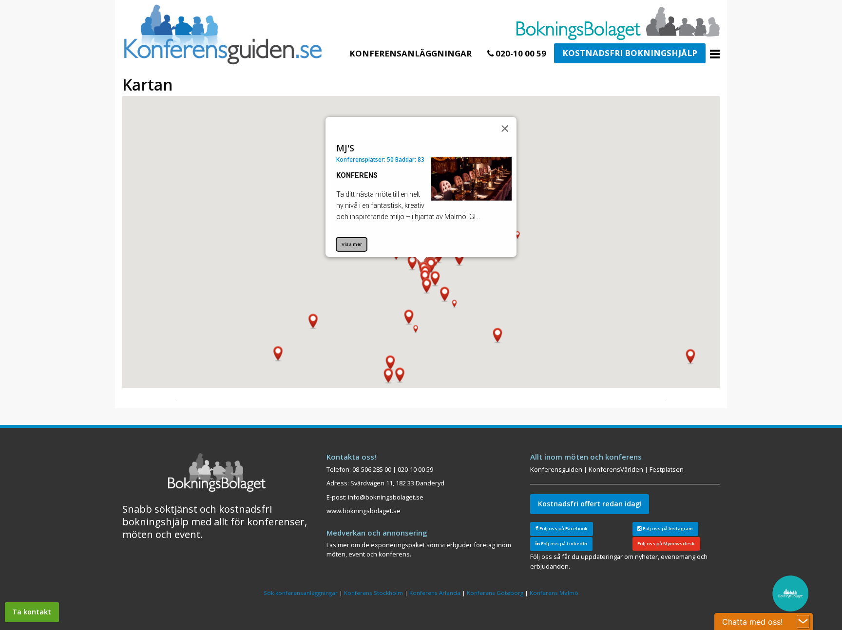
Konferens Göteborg (495, 592)
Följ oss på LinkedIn (563, 543)
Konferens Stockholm (373, 592)
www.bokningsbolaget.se (363, 510)
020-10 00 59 (520, 53)
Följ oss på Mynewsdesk (666, 543)
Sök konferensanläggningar (301, 592)
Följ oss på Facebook (563, 528)
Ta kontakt (31, 611)
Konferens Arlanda (434, 592)
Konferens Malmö (554, 592)
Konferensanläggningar (410, 53)
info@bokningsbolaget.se (385, 497)
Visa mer (352, 244)
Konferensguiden (556, 469)
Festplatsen (667, 469)
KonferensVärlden (616, 469)
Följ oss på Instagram (667, 528)
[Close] (505, 128)
